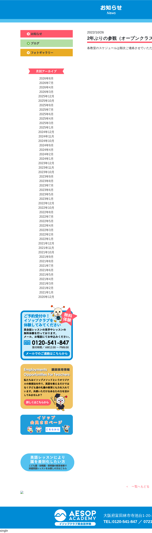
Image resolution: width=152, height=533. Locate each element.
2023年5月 (46, 194)
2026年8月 (46, 78)
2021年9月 (46, 256)
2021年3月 (46, 283)
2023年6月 (46, 189)
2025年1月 (46, 127)
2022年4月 (46, 225)
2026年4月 (46, 87)
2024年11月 (46, 136)
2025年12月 (46, 96)
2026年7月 (46, 82)
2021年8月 (46, 261)
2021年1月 (46, 292)
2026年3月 (46, 91)
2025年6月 (46, 114)
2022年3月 (46, 230)
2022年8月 (46, 212)
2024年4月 (46, 149)
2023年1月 (46, 198)
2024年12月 (46, 132)
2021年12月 (46, 243)
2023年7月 (46, 185)
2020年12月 (46, 296)
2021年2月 (46, 288)
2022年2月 (46, 234)
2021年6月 (46, 270)
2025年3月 (46, 123)
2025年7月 (46, 109)
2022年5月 (46, 221)
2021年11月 (46, 247)
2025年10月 (46, 100)
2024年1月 (46, 158)
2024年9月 (46, 145)
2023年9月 (46, 176)
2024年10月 (46, 140)
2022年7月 (46, 216)
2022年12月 (46, 203)
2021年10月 (46, 252)
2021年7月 (46, 265)
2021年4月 (46, 279)
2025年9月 (46, 105)
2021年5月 (46, 274)
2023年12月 (46, 163)
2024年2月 (46, 154)
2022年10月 (46, 207)
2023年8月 (46, 181)
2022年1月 (46, 238)
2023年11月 (46, 167)
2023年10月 (46, 172)
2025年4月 (46, 118)
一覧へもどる (140, 486)
